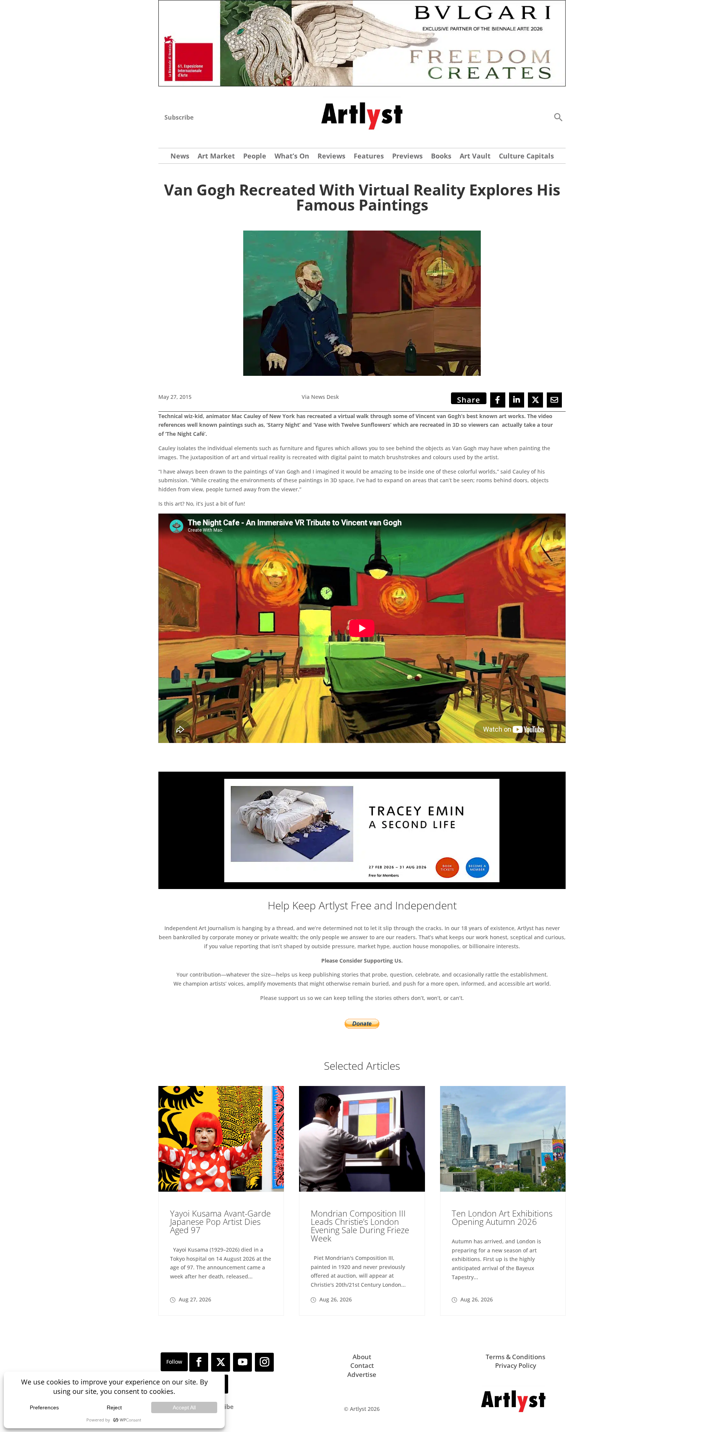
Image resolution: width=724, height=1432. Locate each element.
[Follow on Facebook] (198, 1362)
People (254, 156)
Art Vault (475, 156)
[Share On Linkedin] (516, 400)
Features (369, 156)
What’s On (292, 156)
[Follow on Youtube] (242, 1362)
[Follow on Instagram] (264, 1362)
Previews (407, 156)
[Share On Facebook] (497, 400)
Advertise (361, 1374)
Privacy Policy (515, 1365)
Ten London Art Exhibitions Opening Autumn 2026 (502, 1217)
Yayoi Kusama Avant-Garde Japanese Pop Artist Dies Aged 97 (220, 1221)
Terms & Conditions (515, 1356)
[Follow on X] (220, 1362)
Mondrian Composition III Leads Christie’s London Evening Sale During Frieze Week (360, 1225)
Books (441, 156)
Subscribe (178, 117)
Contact (362, 1365)
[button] (558, 117)
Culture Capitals (526, 156)
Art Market (216, 156)
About (362, 1356)
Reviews (331, 156)
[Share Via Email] (554, 400)
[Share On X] (535, 400)
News (179, 156)
